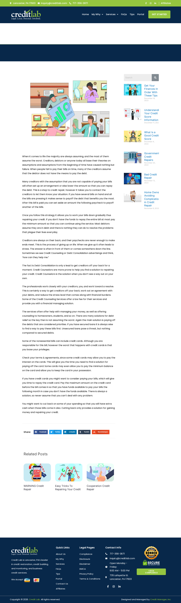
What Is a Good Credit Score (151, 135)
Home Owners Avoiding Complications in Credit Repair (152, 199)
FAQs (124, 14)
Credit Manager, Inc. (160, 599)
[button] (97, 14)
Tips (132, 14)
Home (85, 14)
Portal (140, 14)
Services (111, 14)
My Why (96, 14)
